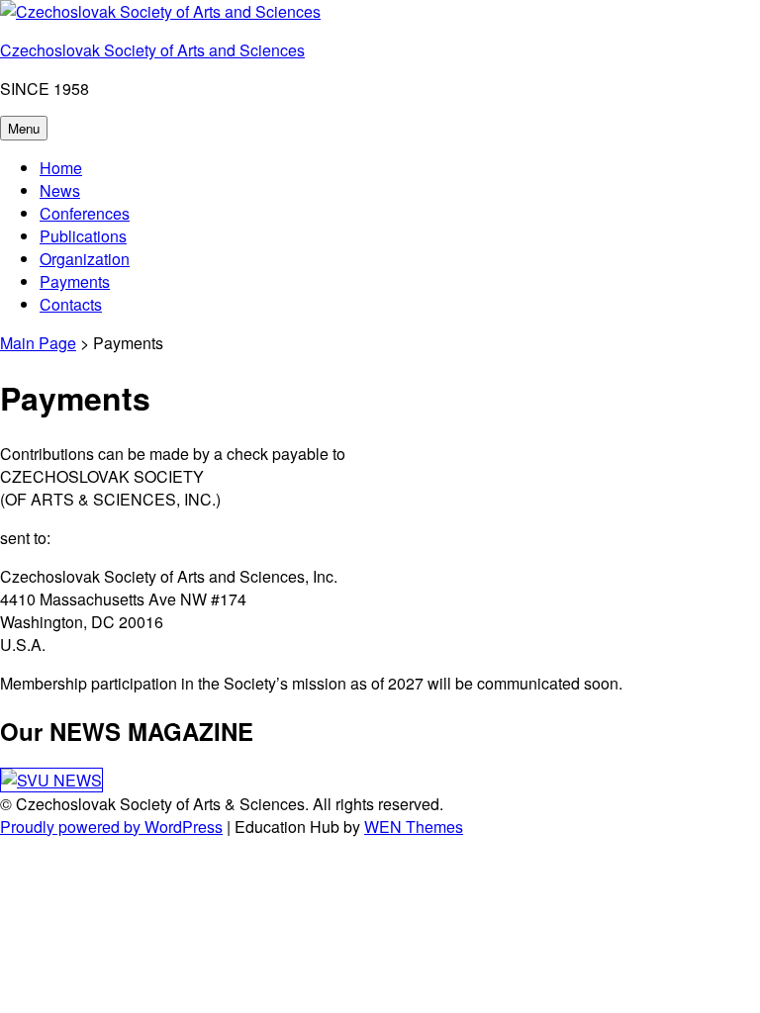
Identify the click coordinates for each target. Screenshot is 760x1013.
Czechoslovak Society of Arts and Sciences (152, 50)
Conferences (85, 213)
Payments (75, 281)
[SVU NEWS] (51, 780)
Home (61, 167)
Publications (83, 236)
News (60, 190)
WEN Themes (413, 826)
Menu (24, 128)
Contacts (71, 304)
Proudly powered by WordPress (111, 826)
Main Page (38, 342)
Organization (85, 258)
